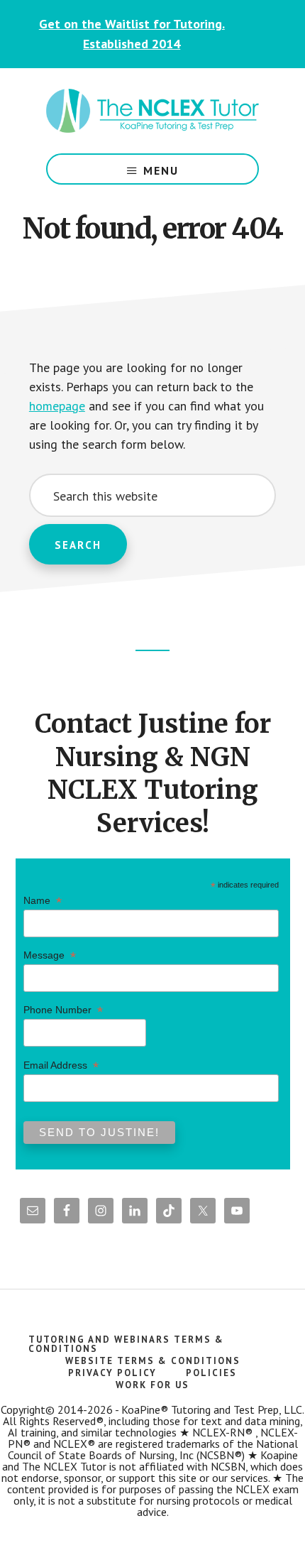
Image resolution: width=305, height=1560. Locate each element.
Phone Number (63, 1010)
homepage (57, 406)
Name (42, 900)
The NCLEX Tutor (152, 110)
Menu (161, 170)
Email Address (61, 1065)
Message (49, 955)
